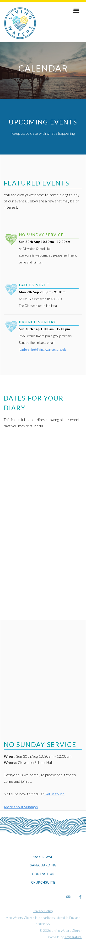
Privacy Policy (43, 911)
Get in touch (54, 794)
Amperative (73, 937)
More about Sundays (21, 807)
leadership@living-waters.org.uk (42, 349)
